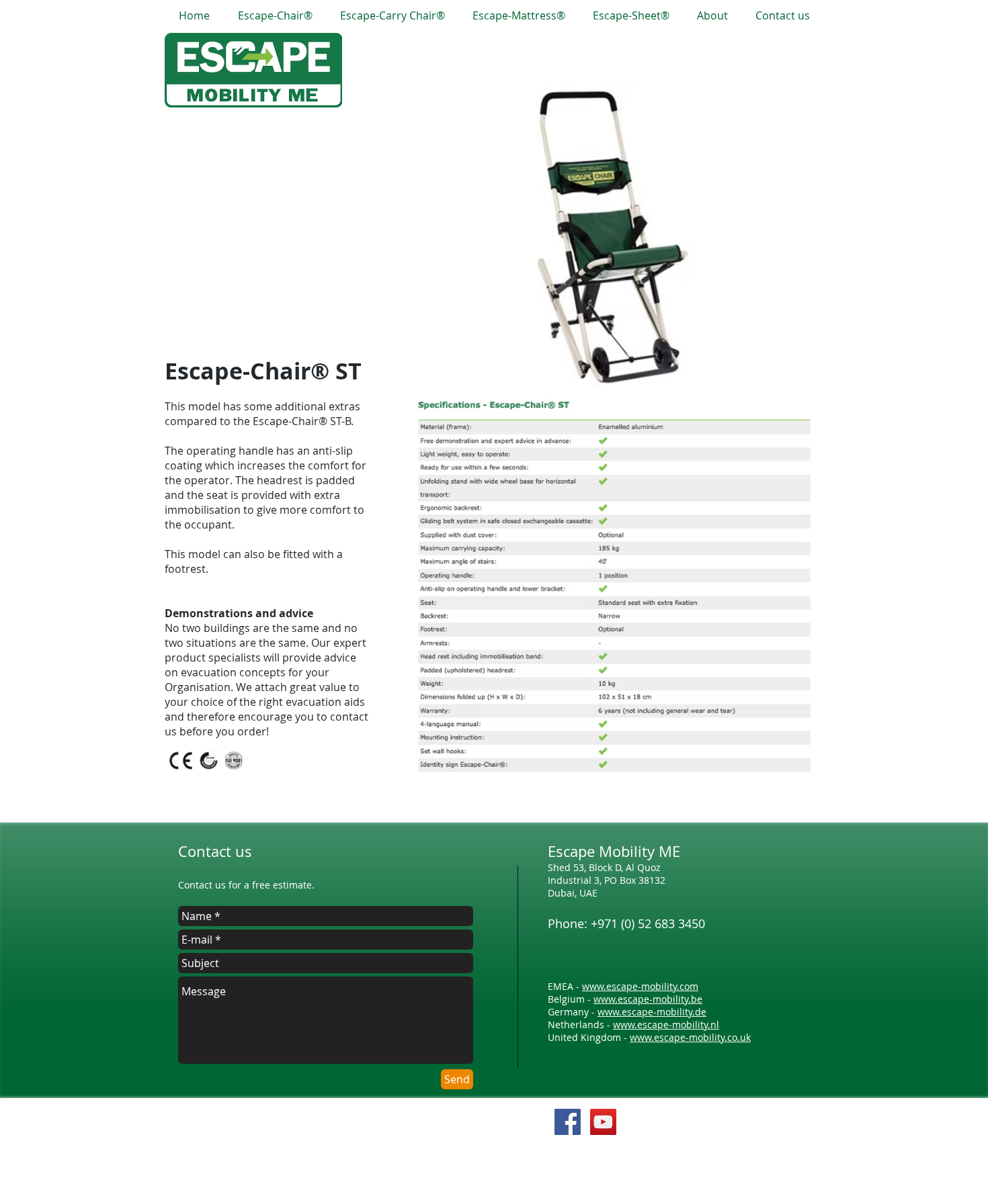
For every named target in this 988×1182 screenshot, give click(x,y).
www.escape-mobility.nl (666, 1024)
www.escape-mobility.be (647, 999)
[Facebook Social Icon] (567, 1122)
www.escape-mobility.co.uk (690, 1037)
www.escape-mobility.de (652, 1011)
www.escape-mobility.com (640, 986)
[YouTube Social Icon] (603, 1122)
